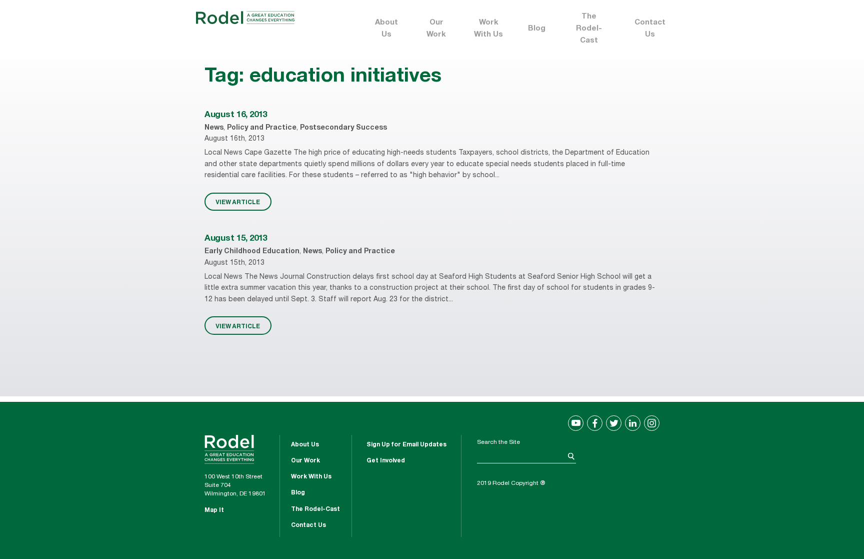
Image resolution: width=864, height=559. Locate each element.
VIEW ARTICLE (238, 201)
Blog (537, 29)
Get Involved (385, 461)
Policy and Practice (261, 128)
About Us (386, 29)
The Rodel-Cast (589, 29)
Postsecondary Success (343, 128)
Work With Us (488, 29)
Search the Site (498, 442)
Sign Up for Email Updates (406, 445)
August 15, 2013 (235, 239)
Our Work (436, 29)
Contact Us (650, 29)
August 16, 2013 (235, 115)
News (214, 128)
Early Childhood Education (252, 251)
